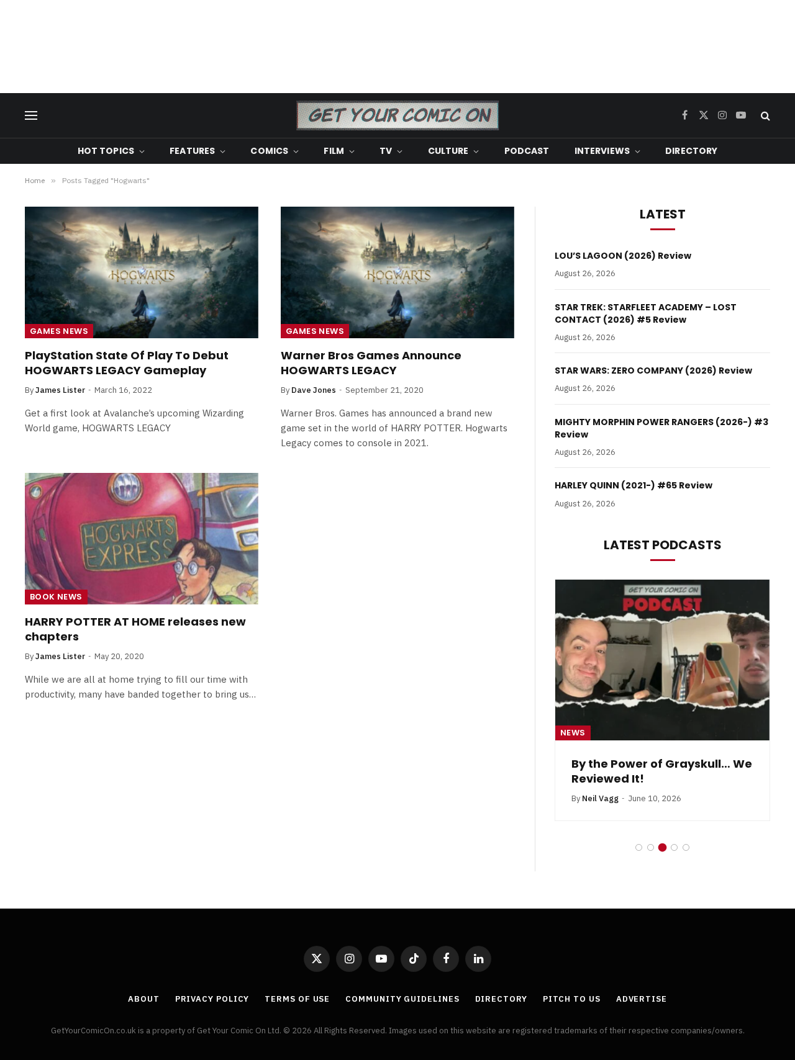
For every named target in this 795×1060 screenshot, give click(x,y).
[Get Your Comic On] (397, 115)
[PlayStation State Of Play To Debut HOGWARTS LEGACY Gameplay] (141, 272)
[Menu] (31, 116)
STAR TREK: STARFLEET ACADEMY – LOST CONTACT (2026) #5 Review (646, 313)
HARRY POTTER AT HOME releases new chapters (135, 629)
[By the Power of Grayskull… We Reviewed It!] (662, 660)
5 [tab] (686, 847)
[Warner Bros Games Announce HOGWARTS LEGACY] (397, 272)
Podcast (527, 151)
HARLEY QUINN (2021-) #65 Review (633, 485)
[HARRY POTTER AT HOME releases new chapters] (141, 538)
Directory (691, 151)
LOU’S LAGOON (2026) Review (623, 255)
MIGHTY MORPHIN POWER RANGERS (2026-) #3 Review (661, 428)
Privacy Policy (212, 999)
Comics (269, 151)
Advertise (641, 999)
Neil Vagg (600, 798)
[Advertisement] (397, 46)
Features (192, 151)
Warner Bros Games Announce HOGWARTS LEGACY (371, 363)
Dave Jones (313, 390)
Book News (56, 597)
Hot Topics (106, 151)
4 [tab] (674, 847)
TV (385, 151)
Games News (59, 331)
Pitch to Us (572, 999)
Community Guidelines (402, 999)
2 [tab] (650, 847)
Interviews (602, 151)
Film (334, 151)
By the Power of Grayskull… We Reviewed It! (661, 771)
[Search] (764, 116)
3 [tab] (662, 847)
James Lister (60, 390)
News (573, 733)
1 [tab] (639, 847)
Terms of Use (297, 999)
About (144, 999)
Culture (448, 151)
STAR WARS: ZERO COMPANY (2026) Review (653, 370)
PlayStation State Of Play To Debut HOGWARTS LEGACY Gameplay (127, 363)
